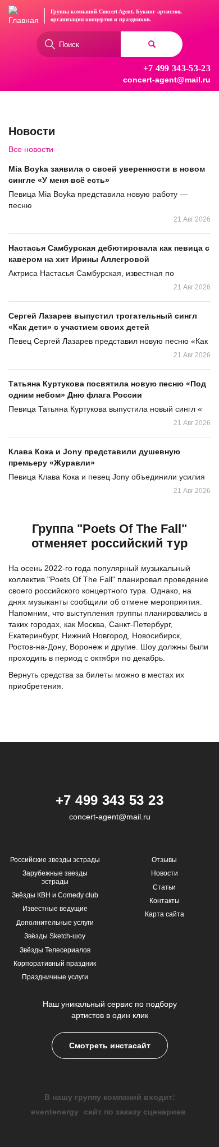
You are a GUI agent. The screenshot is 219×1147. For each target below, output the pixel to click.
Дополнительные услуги (55, 923)
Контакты (164, 901)
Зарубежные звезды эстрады (55, 877)
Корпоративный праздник (54, 964)
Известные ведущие (55, 909)
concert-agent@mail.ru (167, 79)
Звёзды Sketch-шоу (54, 936)
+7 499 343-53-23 (177, 68)
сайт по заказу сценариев (135, 1111)
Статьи (164, 887)
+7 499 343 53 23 (110, 800)
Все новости (30, 149)
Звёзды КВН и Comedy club (55, 895)
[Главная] (23, 16)
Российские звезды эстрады (55, 860)
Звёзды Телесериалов (55, 950)
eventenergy (55, 1111)
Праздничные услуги (55, 977)
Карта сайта (164, 914)
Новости (164, 873)
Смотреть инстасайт (109, 1045)
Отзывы (164, 860)
